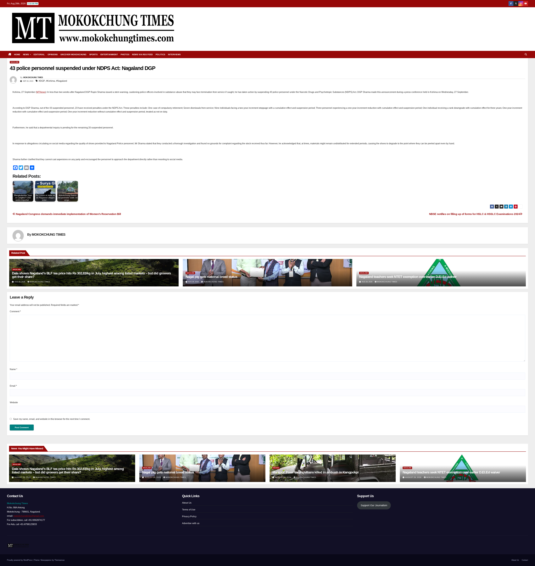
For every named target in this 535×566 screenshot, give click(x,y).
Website (14, 402)
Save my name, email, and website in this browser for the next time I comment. (51, 419)
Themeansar (59, 560)
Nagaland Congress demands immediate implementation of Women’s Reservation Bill (68, 214)
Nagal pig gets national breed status (211, 277)
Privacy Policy (189, 516)
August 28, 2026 (22, 477)
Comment (15, 311)
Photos (125, 54)
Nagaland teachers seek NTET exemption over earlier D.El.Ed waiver (407, 277)
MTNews (41, 92)
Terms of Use (188, 509)
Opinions (53, 54)
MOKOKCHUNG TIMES (33, 77)
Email (13, 386)
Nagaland (14, 62)
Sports (93, 54)
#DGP (42, 81)
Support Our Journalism (374, 505)
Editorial (39, 54)
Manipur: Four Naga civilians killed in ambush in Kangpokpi (315, 472)
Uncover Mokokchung (73, 54)
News (26, 54)
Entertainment (109, 54)
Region (276, 468)
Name (13, 369)
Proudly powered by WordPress (20, 560)
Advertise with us (190, 523)
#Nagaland (61, 81)
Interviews (174, 54)
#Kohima (50, 81)
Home (17, 54)
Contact (525, 560)
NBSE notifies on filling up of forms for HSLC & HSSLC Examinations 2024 (474, 214)
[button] (526, 54)
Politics (160, 54)
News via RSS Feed (142, 54)
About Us (187, 503)
